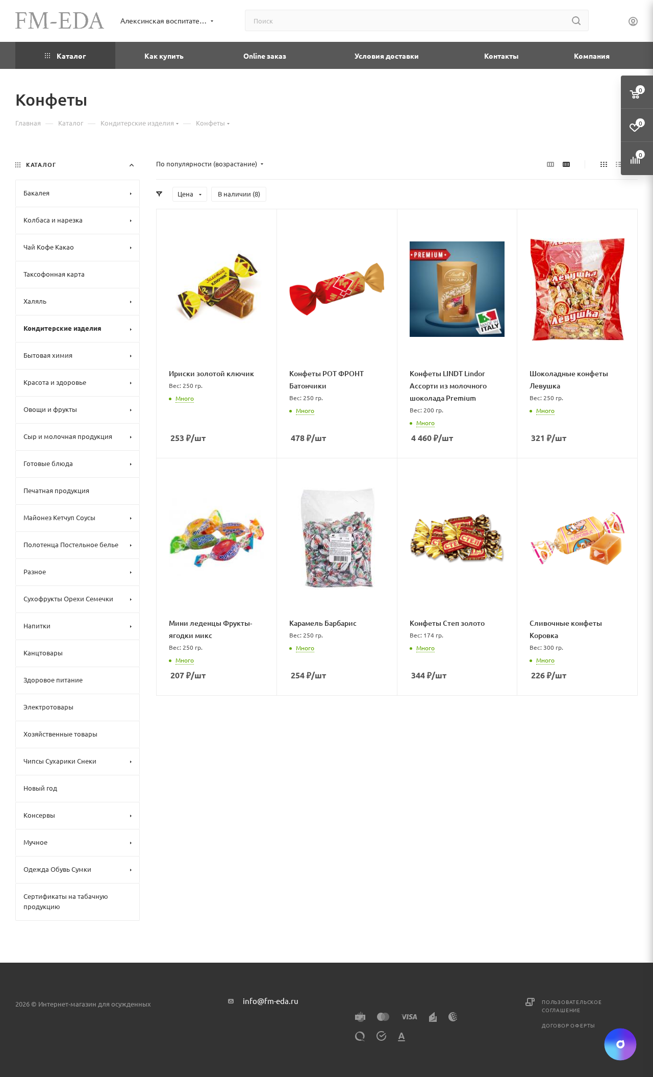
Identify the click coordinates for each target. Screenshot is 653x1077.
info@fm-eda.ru (270, 1001)
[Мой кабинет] (633, 22)
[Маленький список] (550, 164)
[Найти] (576, 20)
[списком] (619, 164)
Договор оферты (568, 1025)
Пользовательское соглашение (572, 1006)
